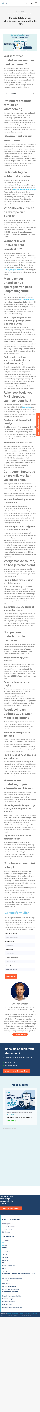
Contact (4, 1268)
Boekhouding (6, 1283)
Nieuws (4, 1263)
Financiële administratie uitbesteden (18, 1274)
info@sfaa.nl (6, 1232)
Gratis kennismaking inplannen (38, 424)
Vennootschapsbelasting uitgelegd (24, 190)
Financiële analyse (8, 1299)
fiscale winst (26, 407)
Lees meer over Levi (20, 1034)
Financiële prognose (8, 1301)
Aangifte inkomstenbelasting (10, 1289)
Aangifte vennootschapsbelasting (12, 1278)
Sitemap (4, 1271)
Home (4, 1248)
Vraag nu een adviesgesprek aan (16, 1071)
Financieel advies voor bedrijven (12, 1296)
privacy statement (24, 1313)
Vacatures (5, 1257)
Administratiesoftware (8, 1281)
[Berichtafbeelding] (20, 1100)
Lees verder (10, 1120)
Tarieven (4, 1254)
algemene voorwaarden (13, 1313)
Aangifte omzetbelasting (9, 1286)
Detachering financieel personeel (12, 1307)
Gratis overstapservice (9, 1265)
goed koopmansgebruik (26, 300)
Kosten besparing (7, 1304)
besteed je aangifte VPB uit (13, 270)
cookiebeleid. (33, 1313)
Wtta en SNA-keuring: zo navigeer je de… (20, 1112)
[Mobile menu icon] (36, 3)
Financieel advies (10, 1292)
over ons (5, 1260)
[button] (33, 93)
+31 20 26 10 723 (7, 1229)
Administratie (6, 1252)
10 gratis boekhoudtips (11, 1208)
